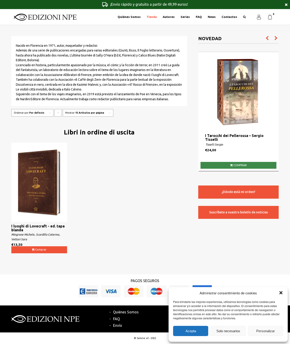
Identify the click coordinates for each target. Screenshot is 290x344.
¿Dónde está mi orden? (238, 192)
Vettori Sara (19, 239)
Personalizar (265, 331)
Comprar (40, 249)
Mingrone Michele (22, 234)
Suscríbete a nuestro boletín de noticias (238, 212)
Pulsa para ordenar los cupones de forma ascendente (58, 114)
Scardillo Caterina (47, 234)
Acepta (191, 331)
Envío (117, 325)
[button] (281, 292)
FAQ (116, 319)
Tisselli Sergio (214, 144)
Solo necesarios (228, 331)
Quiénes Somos (126, 312)
